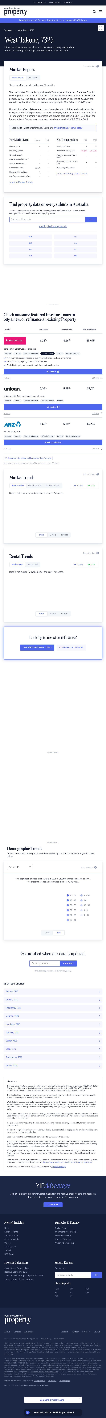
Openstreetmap (59, 1167)
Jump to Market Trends (21, 182)
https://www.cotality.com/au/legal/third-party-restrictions (67, 1162)
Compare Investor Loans (37, 648)
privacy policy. (65, 971)
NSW (30, 237)
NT (75, 249)
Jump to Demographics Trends (72, 174)
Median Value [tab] (18, 485)
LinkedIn (86, 1332)
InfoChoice (52, 1380)
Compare (95, 378)
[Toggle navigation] (100, 11)
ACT (30, 256)
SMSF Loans (81, 20)
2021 (59, 933)
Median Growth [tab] (34, 485)
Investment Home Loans (59, 20)
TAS (75, 256)
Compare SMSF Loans (71, 648)
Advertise (68, 2)
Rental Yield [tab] (33, 564)
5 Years (53, 535)
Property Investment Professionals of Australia (30, 1385)
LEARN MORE (53, 1204)
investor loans (61, 128)
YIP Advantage (40, 2)
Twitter (75, 1332)
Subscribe (68, 963)
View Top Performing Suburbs (53, 226)
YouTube (98, 1332)
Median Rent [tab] (17, 564)
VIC (75, 237)
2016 (47, 933)
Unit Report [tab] (33, 78)
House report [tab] (18, 78)
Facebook (64, 1332)
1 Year (41, 535)
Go (96, 1275)
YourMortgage (64, 1380)
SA (75, 243)
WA (30, 249)
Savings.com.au (39, 1380)
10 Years (64, 535)
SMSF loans (77, 128)
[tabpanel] (53, 102)
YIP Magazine (54, 2)
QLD (30, 243)
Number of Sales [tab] (53, 485)
